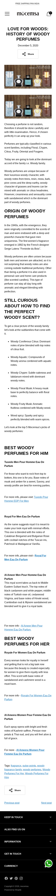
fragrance (16, 765)
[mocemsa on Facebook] (6, 878)
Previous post (11, 803)
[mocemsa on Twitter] (11, 878)
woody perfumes (32, 769)
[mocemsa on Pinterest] (16, 878)
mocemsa (24, 886)
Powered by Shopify (12, 890)
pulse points (29, 765)
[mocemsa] (28, 13)
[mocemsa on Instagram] (21, 878)
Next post (46, 803)
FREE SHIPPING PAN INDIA (27, 3)
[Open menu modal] (7, 13)
